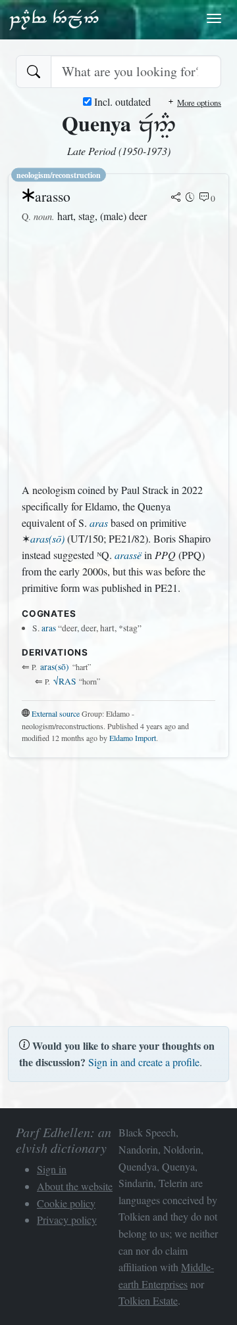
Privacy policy (67, 1219)
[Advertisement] (118, 353)
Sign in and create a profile (143, 1062)
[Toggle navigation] (214, 18)
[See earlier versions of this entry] (190, 198)
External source (56, 713)
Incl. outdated (121, 101)
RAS (64, 681)
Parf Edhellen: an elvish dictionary (54, 19)
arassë (128, 555)
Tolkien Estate (148, 1300)
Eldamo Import (132, 737)
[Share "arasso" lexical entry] (175, 198)
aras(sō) (47, 538)
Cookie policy (66, 1203)
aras (99, 522)
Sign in (51, 1169)
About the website (75, 1186)
